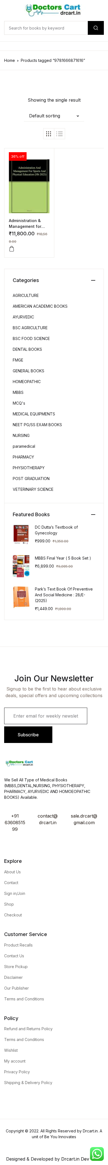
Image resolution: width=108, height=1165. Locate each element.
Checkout (13, 915)
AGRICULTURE (26, 295)
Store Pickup (16, 966)
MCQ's (19, 403)
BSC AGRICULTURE (30, 327)
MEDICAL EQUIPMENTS (34, 414)
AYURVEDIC (23, 317)
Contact (11, 882)
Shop (9, 904)
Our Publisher (16, 988)
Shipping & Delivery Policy (28, 1082)
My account (14, 1061)
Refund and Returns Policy (28, 1028)
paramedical (24, 446)
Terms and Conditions (24, 999)
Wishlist (11, 1050)
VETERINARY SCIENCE (33, 489)
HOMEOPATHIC (27, 381)
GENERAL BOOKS (28, 370)
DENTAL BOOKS (27, 349)
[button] (54, 116)
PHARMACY (23, 457)
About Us (12, 871)
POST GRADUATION (31, 478)
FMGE (18, 360)
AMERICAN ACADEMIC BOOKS (40, 306)
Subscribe (28, 734)
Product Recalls (18, 945)
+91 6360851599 (15, 822)
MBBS (18, 392)
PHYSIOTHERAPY (29, 467)
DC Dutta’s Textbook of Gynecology (56, 530)
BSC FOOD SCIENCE (31, 338)
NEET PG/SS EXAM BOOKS (37, 424)
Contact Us (14, 955)
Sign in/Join (14, 893)
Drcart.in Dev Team (81, 1159)
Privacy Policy (17, 1071)
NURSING (21, 435)
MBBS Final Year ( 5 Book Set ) (63, 558)
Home (9, 60)
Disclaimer (13, 977)
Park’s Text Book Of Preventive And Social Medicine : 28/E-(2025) (64, 595)
